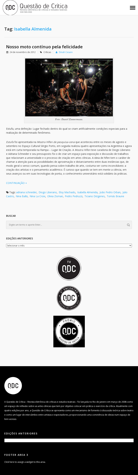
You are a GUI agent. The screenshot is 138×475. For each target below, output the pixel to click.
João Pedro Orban (110, 192)
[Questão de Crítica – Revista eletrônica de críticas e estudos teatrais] (35, 7)
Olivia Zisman (55, 196)
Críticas (47, 52)
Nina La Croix (37, 196)
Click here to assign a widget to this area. (25, 462)
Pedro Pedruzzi (73, 196)
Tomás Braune (115, 196)
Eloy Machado (67, 192)
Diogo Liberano (48, 192)
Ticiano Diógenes (94, 196)
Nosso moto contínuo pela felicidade (44, 47)
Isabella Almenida (87, 192)
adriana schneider (26, 192)
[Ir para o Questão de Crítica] (13, 385)
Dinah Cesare (66, 52)
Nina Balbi (22, 196)
